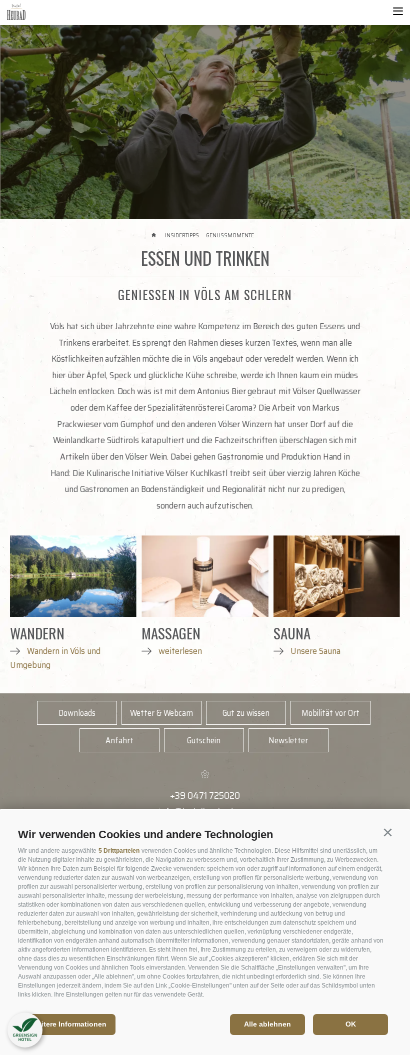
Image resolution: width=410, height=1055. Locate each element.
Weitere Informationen (68, 1024)
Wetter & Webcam (161, 712)
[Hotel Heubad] (36, 12)
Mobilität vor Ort (331, 712)
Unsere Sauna (314, 651)
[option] (205, 122)
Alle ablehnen (267, 1024)
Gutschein (203, 740)
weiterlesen (179, 651)
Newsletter (288, 740)
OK (351, 1024)
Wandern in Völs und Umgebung (55, 658)
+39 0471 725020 (205, 795)
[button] (387, 832)
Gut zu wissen (246, 712)
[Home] (155, 235)
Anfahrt (120, 740)
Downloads (77, 712)
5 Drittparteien (119, 850)
